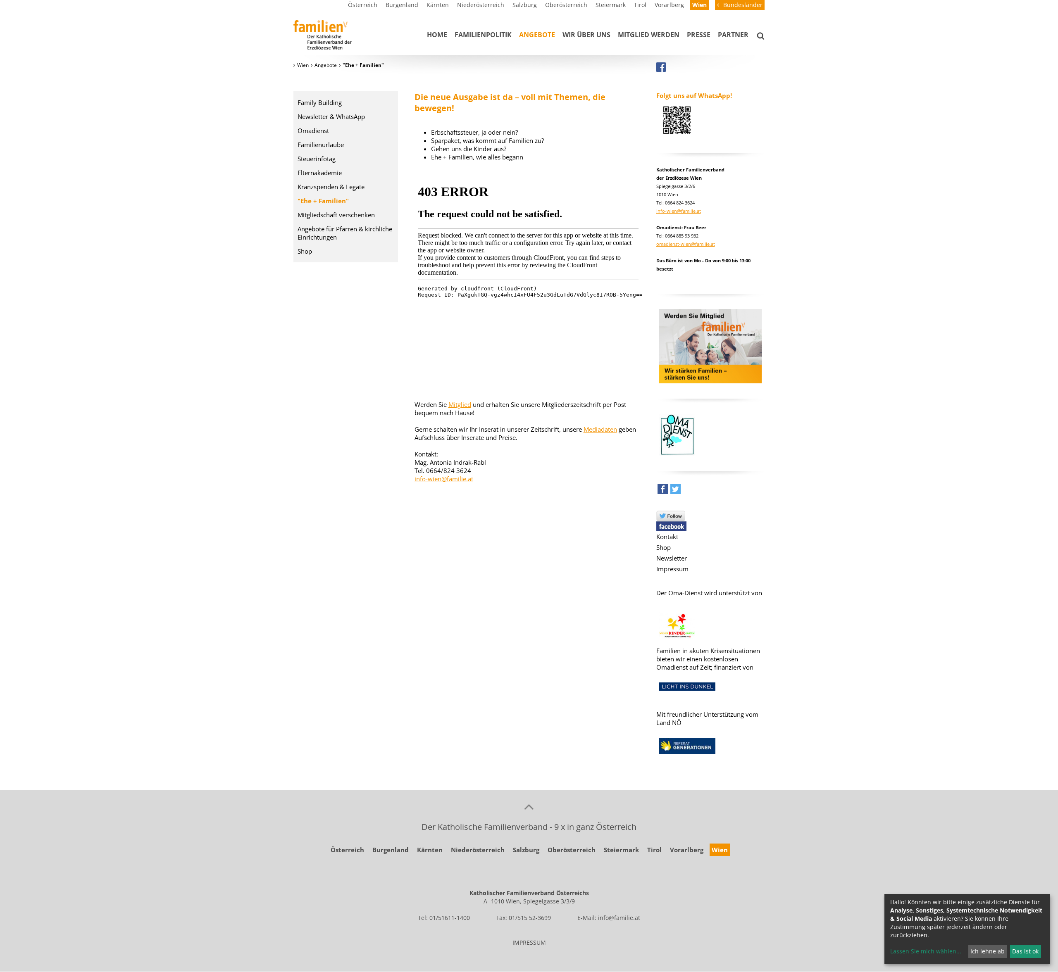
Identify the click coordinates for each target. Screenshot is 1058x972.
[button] (663, 491)
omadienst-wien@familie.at (685, 244)
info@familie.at (619, 918)
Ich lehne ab (987, 951)
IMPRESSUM (529, 942)
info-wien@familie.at (444, 479)
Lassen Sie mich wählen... (925, 951)
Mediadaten (600, 429)
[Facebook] (661, 67)
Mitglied (459, 404)
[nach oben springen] (529, 806)
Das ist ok (1025, 951)
